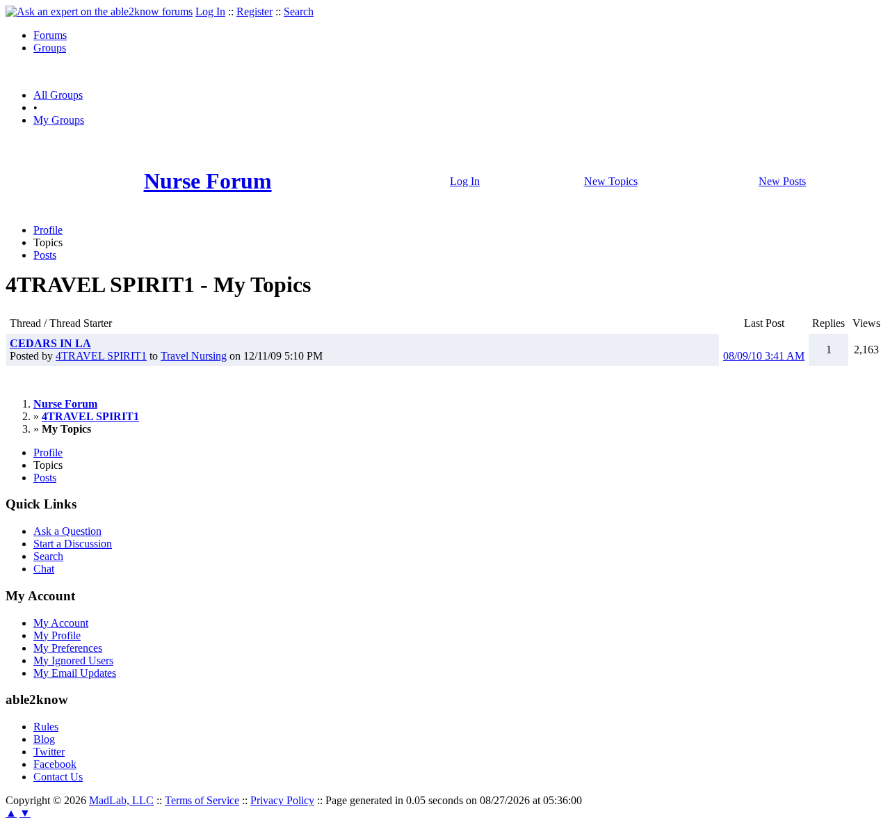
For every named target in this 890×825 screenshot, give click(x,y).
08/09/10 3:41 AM (763, 356)
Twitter (49, 752)
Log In (210, 11)
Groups (49, 48)
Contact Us (58, 777)
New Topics (611, 181)
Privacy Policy (282, 800)
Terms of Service (202, 800)
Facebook (54, 764)
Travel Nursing (194, 356)
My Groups (58, 120)
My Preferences (67, 648)
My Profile (57, 635)
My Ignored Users (73, 660)
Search (299, 11)
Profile (48, 230)
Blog (44, 739)
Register (254, 11)
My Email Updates (74, 673)
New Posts (782, 181)
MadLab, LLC (121, 800)
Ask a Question (67, 531)
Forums (50, 35)
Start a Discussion (72, 544)
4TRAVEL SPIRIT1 (101, 356)
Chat (43, 569)
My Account (60, 623)
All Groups (58, 95)
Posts (44, 255)
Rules (45, 726)
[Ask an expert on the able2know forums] (99, 11)
